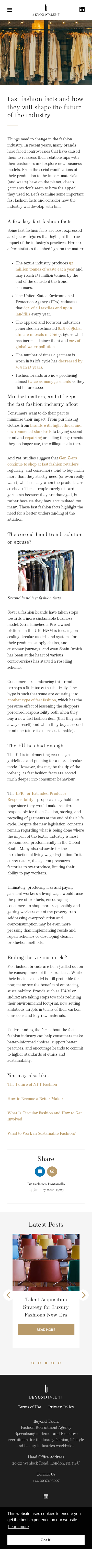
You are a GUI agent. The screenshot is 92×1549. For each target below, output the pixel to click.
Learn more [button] (18, 1526)
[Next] (83, 1295)
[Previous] (9, 1295)
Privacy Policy (61, 1407)
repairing (33, 438)
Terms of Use (29, 1407)
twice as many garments (49, 382)
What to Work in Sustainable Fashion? (41, 1134)
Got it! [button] (46, 1540)
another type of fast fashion (31, 700)
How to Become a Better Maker (35, 1099)
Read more (46, 1337)
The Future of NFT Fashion (32, 1085)
